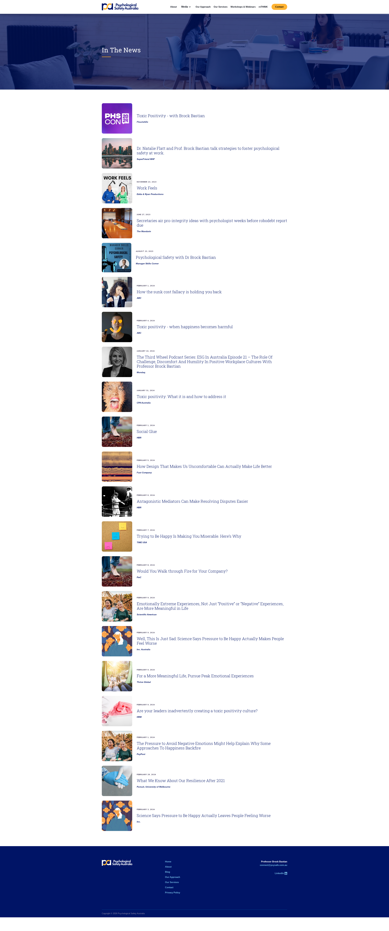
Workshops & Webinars (243, 6)
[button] (186, 6)
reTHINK (263, 6)
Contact (279, 6)
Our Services (220, 6)
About (173, 6)
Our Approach (203, 6)
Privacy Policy (172, 892)
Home (168, 861)
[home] (120, 7)
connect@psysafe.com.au (273, 865)
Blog (167, 872)
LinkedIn (279, 873)
